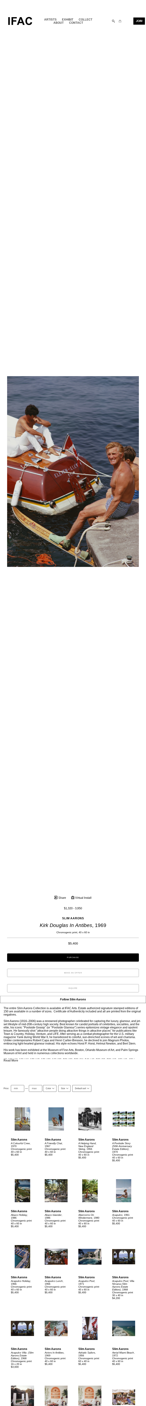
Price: (6, 1088)
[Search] (113, 21)
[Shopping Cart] (120, 21)
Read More (11, 1060)
